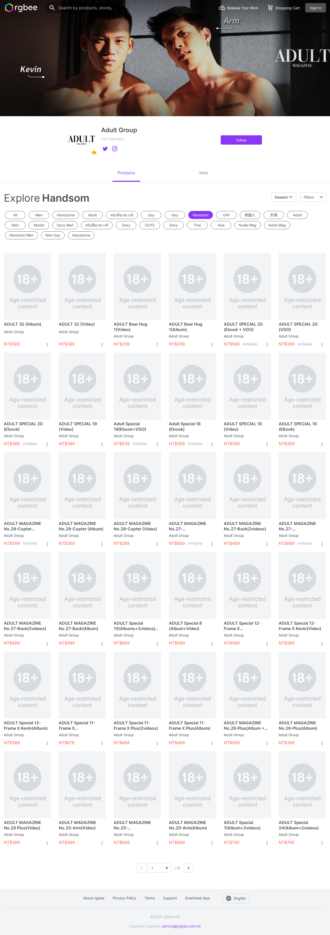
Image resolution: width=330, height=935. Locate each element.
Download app (197, 898)
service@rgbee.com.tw (181, 926)
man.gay (52, 235)
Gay (151, 215)
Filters (309, 197)
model (39, 225)
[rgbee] (21, 7)
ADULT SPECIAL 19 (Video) (78, 426)
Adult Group (14, 331)
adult (297, 215)
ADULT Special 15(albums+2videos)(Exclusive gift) (134, 625)
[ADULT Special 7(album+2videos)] (247, 784)
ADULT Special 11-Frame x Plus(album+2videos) (80, 725)
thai (197, 225)
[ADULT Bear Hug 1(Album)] (192, 286)
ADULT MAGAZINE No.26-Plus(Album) (298, 725)
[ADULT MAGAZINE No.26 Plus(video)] (27, 784)
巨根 (273, 215)
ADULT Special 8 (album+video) (185, 625)
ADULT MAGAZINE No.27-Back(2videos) (245, 526)
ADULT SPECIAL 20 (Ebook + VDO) (243, 326)
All (15, 215)
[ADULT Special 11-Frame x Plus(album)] (192, 685)
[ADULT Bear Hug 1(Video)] (137, 286)
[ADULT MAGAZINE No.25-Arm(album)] (192, 784)
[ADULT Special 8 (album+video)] (192, 585)
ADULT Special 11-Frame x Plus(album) (189, 725)
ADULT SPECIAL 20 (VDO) (298, 326)
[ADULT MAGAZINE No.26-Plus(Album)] (302, 685)
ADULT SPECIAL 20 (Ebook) (23, 426)
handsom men (21, 235)
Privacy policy (124, 898)
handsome (66, 215)
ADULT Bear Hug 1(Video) (130, 326)
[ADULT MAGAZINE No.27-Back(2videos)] (247, 485)
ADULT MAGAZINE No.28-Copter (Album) (81, 526)
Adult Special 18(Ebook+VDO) (130, 426)
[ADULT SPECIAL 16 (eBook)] (302, 386)
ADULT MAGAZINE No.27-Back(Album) (78, 625)
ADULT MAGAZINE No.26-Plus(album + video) (244, 725)
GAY (226, 215)
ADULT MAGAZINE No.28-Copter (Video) (135, 526)
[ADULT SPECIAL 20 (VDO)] (302, 286)
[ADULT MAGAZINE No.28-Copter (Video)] (137, 485)
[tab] (126, 173)
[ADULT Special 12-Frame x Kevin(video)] (302, 585)
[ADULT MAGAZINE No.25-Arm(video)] (82, 784)
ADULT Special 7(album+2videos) (242, 825)
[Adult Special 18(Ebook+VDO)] (137, 386)
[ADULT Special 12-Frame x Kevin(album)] (27, 685)
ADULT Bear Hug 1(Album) (185, 326)
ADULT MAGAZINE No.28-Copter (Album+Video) (22, 526)
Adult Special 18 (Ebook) (185, 426)
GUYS (150, 225)
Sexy (126, 225)
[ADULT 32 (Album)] (27, 286)
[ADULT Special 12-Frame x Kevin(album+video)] (247, 585)
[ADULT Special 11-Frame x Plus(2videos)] (137, 685)
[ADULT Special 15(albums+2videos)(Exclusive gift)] (137, 585)
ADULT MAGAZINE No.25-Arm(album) (188, 825)
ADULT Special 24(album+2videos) (299, 825)
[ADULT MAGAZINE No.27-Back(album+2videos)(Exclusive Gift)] (302, 485)
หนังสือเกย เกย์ (121, 215)
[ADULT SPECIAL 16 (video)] (247, 386)
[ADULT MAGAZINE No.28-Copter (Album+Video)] (27, 485)
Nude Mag (248, 225)
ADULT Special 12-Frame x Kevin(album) (26, 725)
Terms (150, 898)
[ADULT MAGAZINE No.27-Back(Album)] (82, 585)
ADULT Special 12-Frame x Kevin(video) (300, 625)
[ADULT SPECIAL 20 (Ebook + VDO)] (247, 286)
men (39, 215)
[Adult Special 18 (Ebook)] (192, 386)
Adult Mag (277, 225)
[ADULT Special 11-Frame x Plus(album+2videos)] (82, 685)
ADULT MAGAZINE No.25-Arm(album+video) (133, 825)
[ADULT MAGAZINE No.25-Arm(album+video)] (137, 784)
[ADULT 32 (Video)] (82, 286)
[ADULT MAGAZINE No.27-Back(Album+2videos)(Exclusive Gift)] (192, 485)
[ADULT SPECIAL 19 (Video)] (82, 386)
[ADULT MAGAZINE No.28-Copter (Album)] (82, 485)
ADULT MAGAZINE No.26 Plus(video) (22, 825)
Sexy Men (65, 225)
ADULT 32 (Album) (22, 324)
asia (221, 225)
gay (174, 215)
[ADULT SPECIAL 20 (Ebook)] (27, 386)
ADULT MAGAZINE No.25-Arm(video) (77, 825)
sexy (173, 225)
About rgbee (93, 898)
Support (170, 898)
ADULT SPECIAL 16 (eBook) (298, 426)
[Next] (188, 868)
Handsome (81, 235)
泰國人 (250, 215)
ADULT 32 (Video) (77, 324)
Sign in (315, 8)
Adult (92, 215)
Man (15, 225)
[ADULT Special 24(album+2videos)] (302, 784)
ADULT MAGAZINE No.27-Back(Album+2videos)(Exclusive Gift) (191, 526)
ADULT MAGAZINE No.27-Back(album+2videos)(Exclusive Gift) (301, 526)
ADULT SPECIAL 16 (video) (243, 426)
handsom (201, 215)
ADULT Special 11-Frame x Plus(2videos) (136, 725)
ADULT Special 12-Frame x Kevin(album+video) (244, 625)
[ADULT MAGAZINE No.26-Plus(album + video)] (247, 685)
